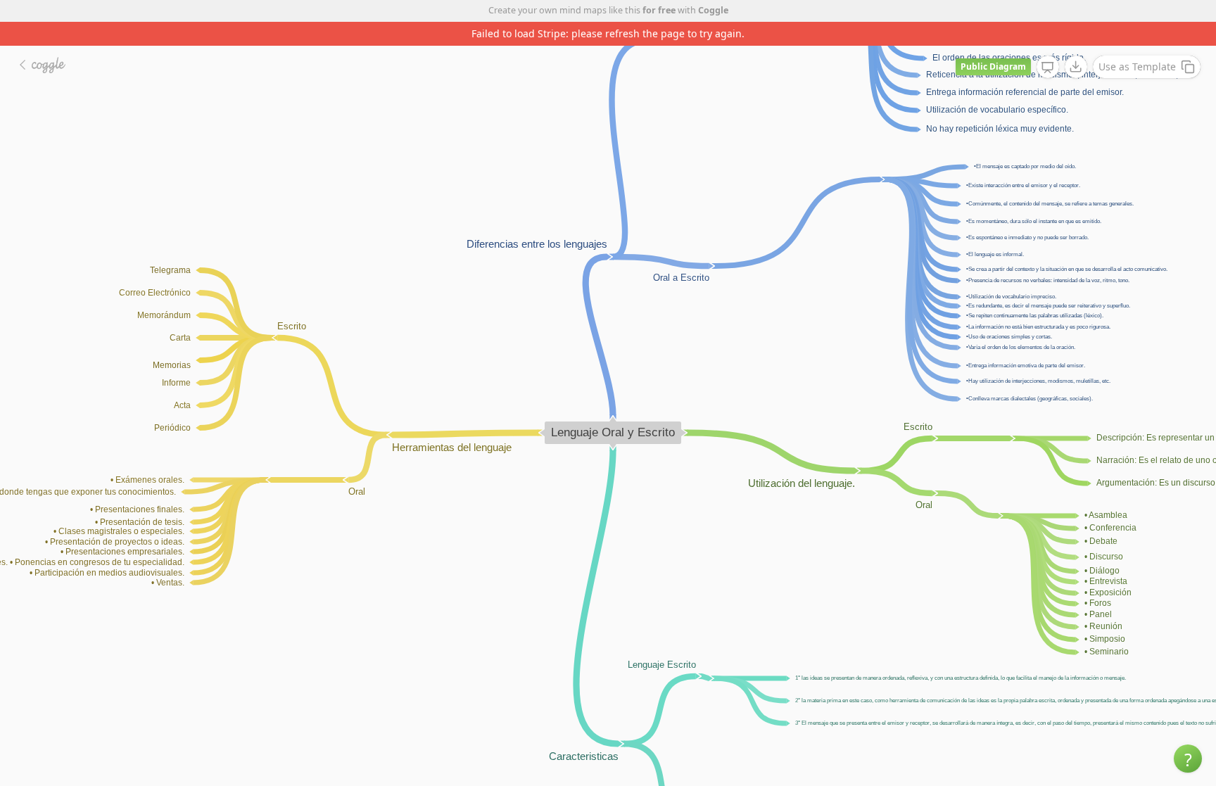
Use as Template (1137, 66)
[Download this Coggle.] (1076, 67)
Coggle (713, 10)
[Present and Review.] (1048, 67)
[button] (1188, 758)
